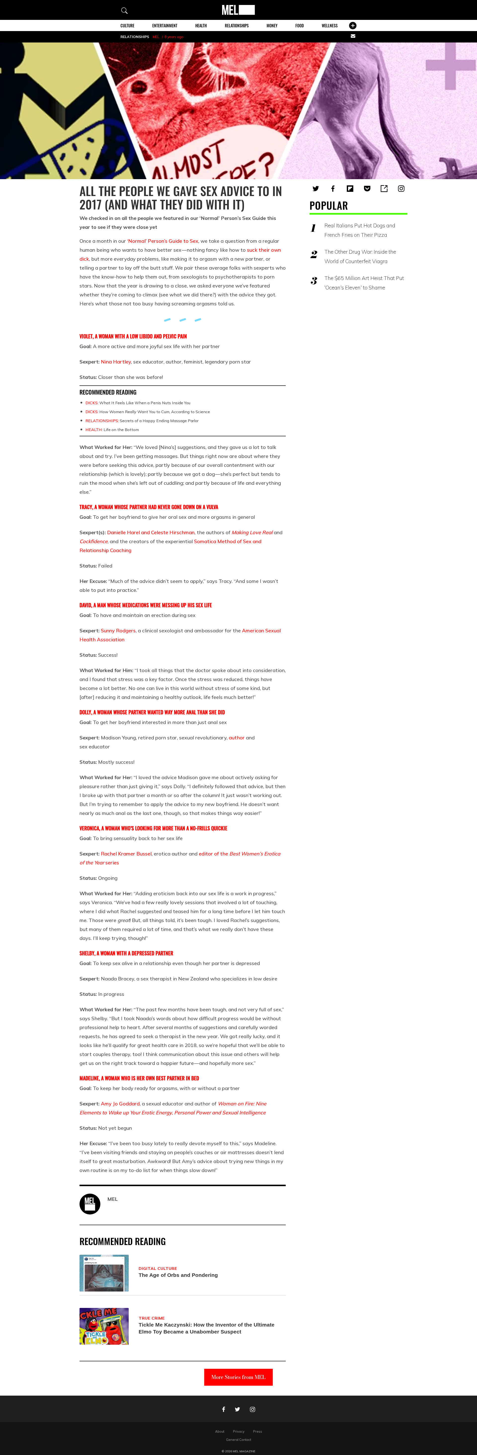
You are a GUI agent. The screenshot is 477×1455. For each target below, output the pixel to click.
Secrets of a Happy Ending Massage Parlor (142, 420)
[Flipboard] (350, 189)
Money (272, 26)
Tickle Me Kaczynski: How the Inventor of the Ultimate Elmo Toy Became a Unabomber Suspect (207, 1328)
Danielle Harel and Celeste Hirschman (151, 532)
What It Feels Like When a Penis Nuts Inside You (137, 402)
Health (201, 26)
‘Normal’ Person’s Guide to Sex (162, 241)
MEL (156, 37)
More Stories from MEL (238, 1377)
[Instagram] (401, 189)
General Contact (238, 1440)
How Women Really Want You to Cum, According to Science (147, 411)
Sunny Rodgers (118, 630)
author (237, 737)
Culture (127, 26)
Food (299, 26)
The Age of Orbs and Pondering (178, 1275)
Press (257, 1431)
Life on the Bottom (112, 429)
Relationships (237, 26)
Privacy (238, 1431)
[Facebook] (333, 189)
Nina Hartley (116, 362)
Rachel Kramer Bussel (126, 853)
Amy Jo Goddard (120, 1103)
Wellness (330, 26)
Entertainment (164, 26)
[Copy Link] (384, 189)
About (219, 1431)
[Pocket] (367, 189)
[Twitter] (316, 189)
